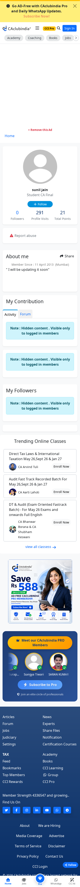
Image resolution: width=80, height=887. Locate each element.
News (47, 717)
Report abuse (25, 235)
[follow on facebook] (16, 810)
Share (69, 256)
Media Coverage (29, 835)
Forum (8, 723)
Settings (9, 744)
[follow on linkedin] (37, 810)
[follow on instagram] (27, 810)
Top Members (14, 775)
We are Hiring (49, 825)
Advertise (56, 835)
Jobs (68, 38)
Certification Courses (60, 744)
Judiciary (9, 737)
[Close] (75, 6)
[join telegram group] (67, 810)
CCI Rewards (13, 781)
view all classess (38, 546)
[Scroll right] (75, 37)
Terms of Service (28, 846)
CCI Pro (49, 781)
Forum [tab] (25, 314)
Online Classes (40, 441)
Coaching (34, 38)
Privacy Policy (28, 856)
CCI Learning (53, 768)
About (25, 825)
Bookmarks (12, 768)
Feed (6, 761)
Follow (42, 204)
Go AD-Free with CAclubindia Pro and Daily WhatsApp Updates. (39, 11)
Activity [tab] (10, 314)
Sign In (69, 28)
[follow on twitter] (6, 810)
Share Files (51, 730)
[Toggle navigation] (37, 28)
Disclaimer (56, 846)
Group (52, 775)
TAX (6, 754)
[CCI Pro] (40, 591)
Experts (49, 723)
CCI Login (40, 866)
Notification (52, 737)
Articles (9, 717)
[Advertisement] (40, 86)
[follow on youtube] (47, 810)
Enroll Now (61, 466)
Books (53, 38)
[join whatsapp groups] (57, 810)
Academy (13, 38)
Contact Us (54, 856)
